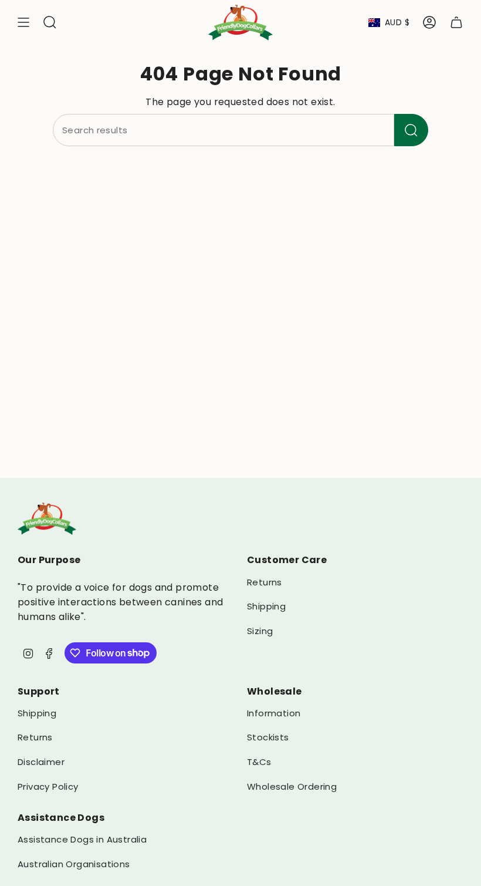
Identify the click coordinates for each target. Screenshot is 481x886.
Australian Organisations (74, 864)
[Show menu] (23, 23)
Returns (264, 582)
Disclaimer (41, 762)
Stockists (268, 737)
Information (273, 713)
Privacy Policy (48, 786)
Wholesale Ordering (292, 786)
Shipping (266, 606)
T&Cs (259, 762)
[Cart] (456, 23)
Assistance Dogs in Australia (82, 839)
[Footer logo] (47, 519)
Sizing (260, 631)
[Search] (411, 130)
